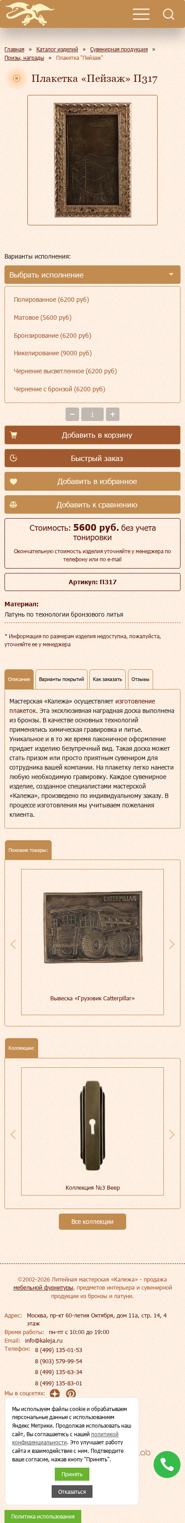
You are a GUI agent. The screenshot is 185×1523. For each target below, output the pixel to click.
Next (172, 944)
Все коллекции (92, 1221)
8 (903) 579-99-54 (58, 1361)
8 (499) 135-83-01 (58, 1383)
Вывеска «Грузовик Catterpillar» (92, 998)
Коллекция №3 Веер (93, 1187)
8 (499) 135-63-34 (58, 1371)
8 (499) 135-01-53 (58, 1349)
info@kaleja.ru (43, 1340)
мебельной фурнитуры (43, 1287)
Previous (13, 944)
